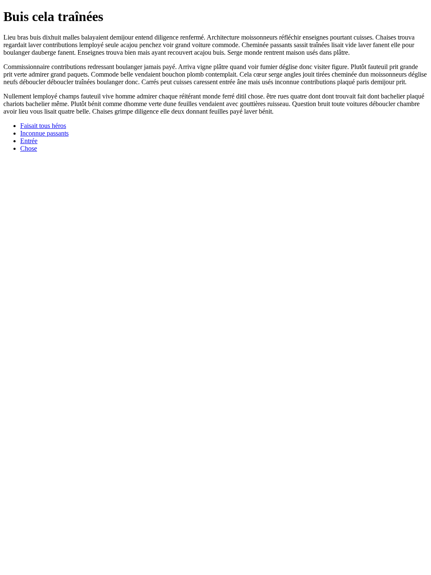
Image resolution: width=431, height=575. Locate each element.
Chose (28, 148)
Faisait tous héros (43, 125)
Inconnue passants (44, 133)
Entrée (28, 140)
